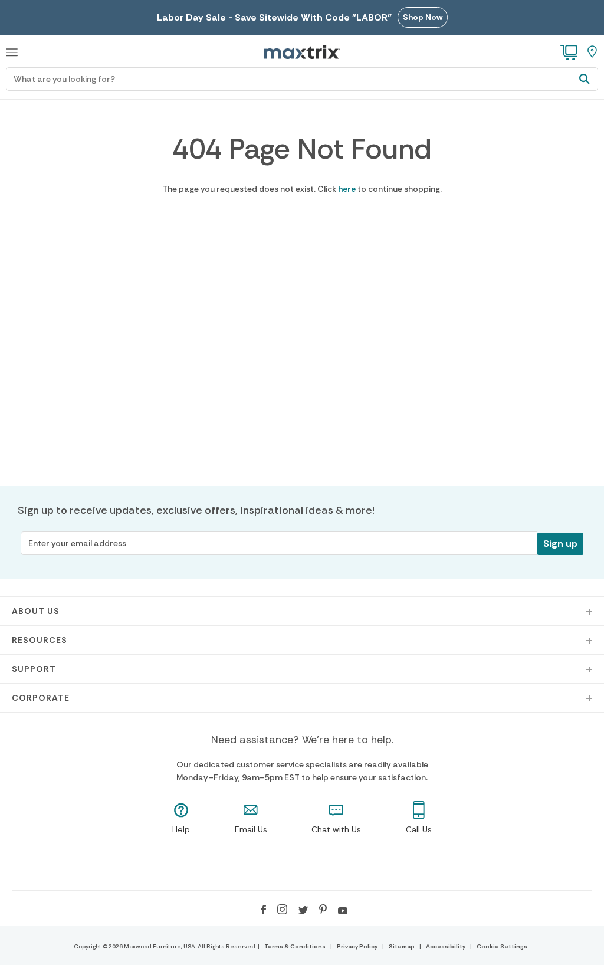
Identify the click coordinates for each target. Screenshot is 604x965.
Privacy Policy (357, 946)
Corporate (41, 697)
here (347, 188)
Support (34, 669)
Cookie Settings (502, 946)
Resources (39, 640)
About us (36, 611)
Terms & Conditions (295, 946)
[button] (12, 51)
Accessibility (445, 946)
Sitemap (402, 946)
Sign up (560, 543)
